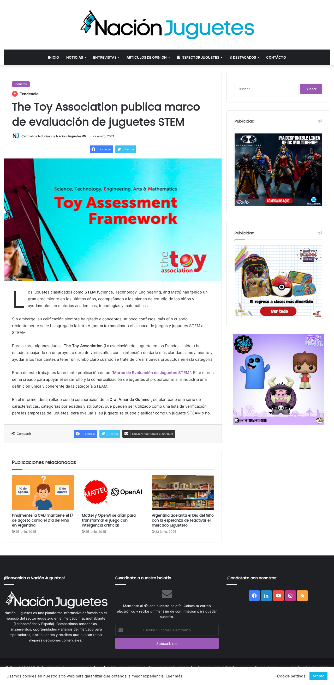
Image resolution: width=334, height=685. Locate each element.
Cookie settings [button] (291, 676)
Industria (21, 84)
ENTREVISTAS (104, 57)
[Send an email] (84, 136)
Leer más (174, 676)
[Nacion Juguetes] (167, 24)
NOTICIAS (74, 57)
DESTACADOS (244, 57)
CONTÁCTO (276, 57)
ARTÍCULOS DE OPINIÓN (147, 57)
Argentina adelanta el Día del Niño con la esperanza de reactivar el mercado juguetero (183, 520)
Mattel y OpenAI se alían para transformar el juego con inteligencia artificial (109, 520)
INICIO (53, 57)
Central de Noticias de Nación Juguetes (51, 136)
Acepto (318, 676)
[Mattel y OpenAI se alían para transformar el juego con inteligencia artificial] (113, 492)
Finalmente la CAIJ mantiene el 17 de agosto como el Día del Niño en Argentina (42, 520)
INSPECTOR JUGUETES (199, 57)
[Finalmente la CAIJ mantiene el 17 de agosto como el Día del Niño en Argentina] (43, 492)
